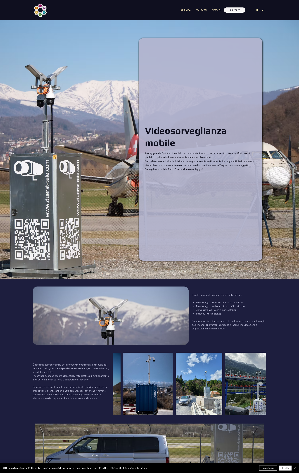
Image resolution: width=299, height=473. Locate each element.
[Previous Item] (118, 384)
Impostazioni (268, 468)
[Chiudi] (295, 468)
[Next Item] (261, 384)
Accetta (285, 468)
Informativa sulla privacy (135, 468)
